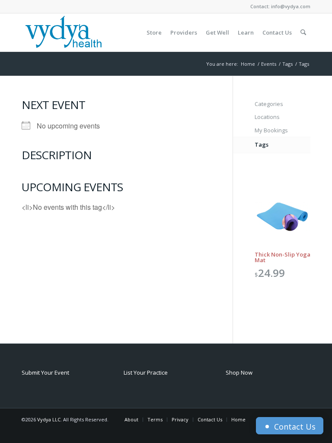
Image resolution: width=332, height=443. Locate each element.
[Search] (303, 32)
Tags (261, 144)
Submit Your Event (45, 372)
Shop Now (239, 372)
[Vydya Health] (63, 32)
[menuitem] (154, 32)
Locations (267, 117)
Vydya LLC (49, 419)
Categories (269, 104)
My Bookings (271, 130)
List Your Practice (146, 372)
